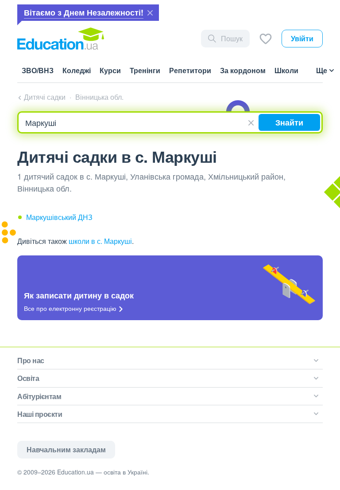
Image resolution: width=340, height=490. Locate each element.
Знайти (289, 122)
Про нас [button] (30, 360)
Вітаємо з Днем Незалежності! (83, 12)
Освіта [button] (28, 378)
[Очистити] (252, 121)
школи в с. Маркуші (100, 241)
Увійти (302, 38)
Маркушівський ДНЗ (59, 217)
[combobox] (139, 122)
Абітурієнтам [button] (39, 396)
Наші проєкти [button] (39, 414)
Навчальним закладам (66, 449)
